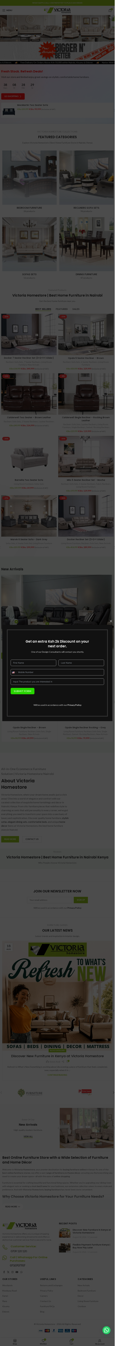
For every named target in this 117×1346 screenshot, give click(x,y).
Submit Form (22, 691)
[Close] (111, 621)
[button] (106, 1330)
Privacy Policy (74, 705)
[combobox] (14, 672)
